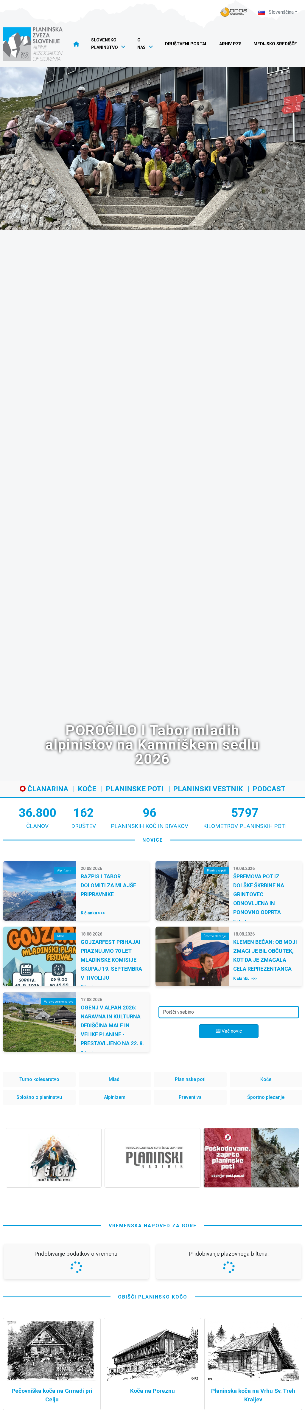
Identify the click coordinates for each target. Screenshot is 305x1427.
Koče (87, 789)
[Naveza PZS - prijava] (233, 12)
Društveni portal (186, 43)
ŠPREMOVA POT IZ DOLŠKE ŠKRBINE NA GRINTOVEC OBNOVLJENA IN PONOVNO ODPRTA (258, 894)
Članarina (47, 789)
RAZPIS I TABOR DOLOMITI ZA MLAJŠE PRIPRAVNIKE (108, 885)
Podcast (269, 789)
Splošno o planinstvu (39, 1097)
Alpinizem (114, 1097)
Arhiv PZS (230, 43)
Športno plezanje (265, 1097)
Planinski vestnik (208, 789)
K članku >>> (93, 913)
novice (152, 840)
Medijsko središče (275, 43)
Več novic (231, 1031)
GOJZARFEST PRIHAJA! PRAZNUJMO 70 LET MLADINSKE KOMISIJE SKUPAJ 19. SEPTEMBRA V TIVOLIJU (111, 960)
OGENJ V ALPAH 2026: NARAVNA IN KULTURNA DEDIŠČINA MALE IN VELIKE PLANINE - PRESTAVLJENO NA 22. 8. (112, 1025)
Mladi (115, 1079)
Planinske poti (135, 789)
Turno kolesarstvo (39, 1079)
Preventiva (190, 1097)
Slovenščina (280, 12)
